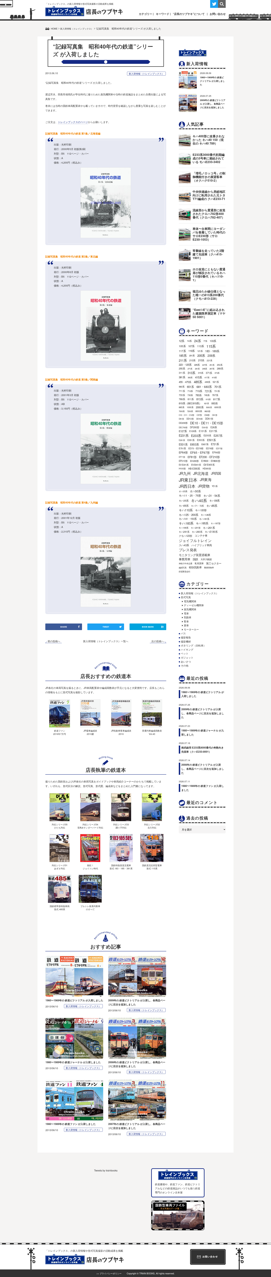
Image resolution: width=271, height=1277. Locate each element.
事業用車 (184, 559)
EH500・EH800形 (210, 461)
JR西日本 (187, 486)
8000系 (198, 411)
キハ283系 (197, 531)
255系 (182, 368)
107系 (191, 346)
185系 (183, 355)
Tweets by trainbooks (105, 1170)
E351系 (190, 440)
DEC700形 (183, 427)
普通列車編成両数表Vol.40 (152, 732)
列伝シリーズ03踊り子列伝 (121, 826)
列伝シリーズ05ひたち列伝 (59, 826)
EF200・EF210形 (209, 457)
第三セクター (213, 563)
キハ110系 (186, 510)
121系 (200, 351)
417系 (207, 377)
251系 (212, 364)
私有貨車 (199, 563)
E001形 (205, 427)
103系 (213, 341)
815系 (208, 399)
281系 (197, 368)
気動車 (187, 617)
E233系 (196, 435)
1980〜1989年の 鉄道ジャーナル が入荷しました (73, 1062)
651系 (190, 387)
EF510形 (183, 460)
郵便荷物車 (209, 567)
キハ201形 (195, 527)
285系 (204, 368)
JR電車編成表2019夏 (90, 732)
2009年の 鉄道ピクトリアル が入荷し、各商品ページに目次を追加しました (212, 103)
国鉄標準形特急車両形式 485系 (59, 907)
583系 (181, 386)
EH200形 (194, 460)
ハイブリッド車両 (201, 545)
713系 (190, 391)
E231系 (184, 435)
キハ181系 (204, 518)
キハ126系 (206, 514)
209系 (211, 355)
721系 (208, 391)
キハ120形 (201, 510)
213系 (192, 360)
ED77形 (219, 448)
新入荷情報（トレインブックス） (146, 73)
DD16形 (199, 418)
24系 (197, 340)
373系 (217, 372)
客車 (186, 621)
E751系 (182, 448)
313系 (191, 372)
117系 (182, 351)
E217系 (213, 431)
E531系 (183, 444)
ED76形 (209, 448)
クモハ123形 (185, 536)
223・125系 (185, 364)
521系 (216, 381)
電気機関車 (190, 601)
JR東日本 (188, 479)
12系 (181, 341)
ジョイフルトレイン (195, 540)
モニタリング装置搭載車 (194, 555)
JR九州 (185, 473)
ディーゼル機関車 (194, 605)
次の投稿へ (157, 641)
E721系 (215, 444)
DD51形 (209, 418)
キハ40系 (199, 500)
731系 (217, 391)
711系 (182, 391)
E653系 (194, 444)
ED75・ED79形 (195, 448)
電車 (186, 613)
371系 (209, 373)
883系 (214, 403)
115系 (211, 346)
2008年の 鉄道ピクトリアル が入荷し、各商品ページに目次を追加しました (202, 768)
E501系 (211, 440)
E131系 (203, 431)
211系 (183, 360)
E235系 (207, 435)
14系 (189, 340)
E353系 (201, 440)
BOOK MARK (153, 627)
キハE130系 (211, 531)
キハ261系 (209, 528)
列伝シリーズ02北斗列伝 (152, 826)
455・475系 (185, 382)
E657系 (204, 444)
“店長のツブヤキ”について (189, 14)
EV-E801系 (196, 464)
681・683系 (204, 386)
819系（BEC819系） (190, 403)
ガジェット (187, 657)
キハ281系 (184, 531)
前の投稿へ (54, 641)
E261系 (182, 440)
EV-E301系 (184, 464)
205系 (201, 355)
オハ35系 (183, 491)
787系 (215, 395)
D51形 (181, 418)
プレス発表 (188, 549)
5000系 (209, 407)
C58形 (207, 414)
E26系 (213, 427)
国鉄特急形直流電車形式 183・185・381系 (121, 867)
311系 (182, 373)
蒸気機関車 (190, 609)
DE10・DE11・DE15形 (206, 423)
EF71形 (182, 456)
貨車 (186, 625)
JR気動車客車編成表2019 (121, 732)
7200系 (190, 411)
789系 (182, 399)
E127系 (183, 431)
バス (183, 633)
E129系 (192, 431)
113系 (200, 346)
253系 (219, 364)
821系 (206, 403)
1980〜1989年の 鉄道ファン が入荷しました (70, 1124)
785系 (207, 395)
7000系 (182, 411)
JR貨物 (203, 486)
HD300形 (207, 468)
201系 (192, 355)
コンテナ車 (201, 535)
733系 (182, 395)
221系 (209, 360)
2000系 (200, 407)
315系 (200, 372)
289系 (220, 368)
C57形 (199, 414)
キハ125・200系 (188, 515)
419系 (214, 377)
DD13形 (190, 418)
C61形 (214, 414)
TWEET (106, 626)
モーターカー (191, 629)
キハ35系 (184, 500)
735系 (190, 395)
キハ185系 (202, 523)
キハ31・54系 (211, 495)
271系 (190, 368)
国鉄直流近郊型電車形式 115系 (152, 867)
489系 (207, 381)
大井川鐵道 (206, 559)
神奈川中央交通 (185, 563)
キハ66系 (184, 505)
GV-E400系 (209, 464)
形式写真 (186, 597)
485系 (198, 381)
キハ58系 (214, 500)
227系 (204, 364)
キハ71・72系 (197, 505)
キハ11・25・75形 (190, 495)
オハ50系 (195, 491)
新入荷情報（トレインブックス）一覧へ (105, 641)
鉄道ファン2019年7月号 (59, 732)
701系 (217, 387)
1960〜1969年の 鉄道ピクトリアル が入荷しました (74, 1000)
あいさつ (186, 661)
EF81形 (192, 457)
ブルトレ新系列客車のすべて (90, 907)
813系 (199, 399)
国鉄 (195, 559)
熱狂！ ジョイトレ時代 (90, 867)
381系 (182, 377)
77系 (205, 340)
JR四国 (216, 473)
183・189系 (212, 351)
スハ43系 (184, 545)
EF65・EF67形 (200, 452)
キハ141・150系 (188, 519)
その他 (184, 665)
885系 (181, 407)
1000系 (190, 407)
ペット (184, 653)
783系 (198, 395)
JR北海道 (200, 473)
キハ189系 (183, 527)
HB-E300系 (194, 468)
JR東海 (205, 479)
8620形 (207, 411)
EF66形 (216, 452)
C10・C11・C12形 (186, 414)
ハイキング (187, 649)
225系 (197, 364)
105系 (182, 346)
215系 (201, 360)
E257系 (218, 435)
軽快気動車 (195, 567)
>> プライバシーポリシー (109, 1273)
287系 (212, 368)
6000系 (217, 407)
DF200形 (194, 427)
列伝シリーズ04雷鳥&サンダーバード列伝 (90, 826)
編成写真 (182, 567)
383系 (190, 377)
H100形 (182, 468)
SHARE (63, 626)
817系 (216, 399)
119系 (191, 351)
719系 (198, 391)
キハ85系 (211, 505)
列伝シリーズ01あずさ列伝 (59, 867)
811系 (191, 399)
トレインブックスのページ (73, 122)
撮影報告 (186, 637)
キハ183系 (186, 523)
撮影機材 (186, 641)
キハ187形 (215, 523)
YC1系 (215, 486)
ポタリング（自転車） (193, 645)
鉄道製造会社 (184, 571)
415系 (198, 377)
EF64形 (183, 452)
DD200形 (183, 422)
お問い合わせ (218, 14)
